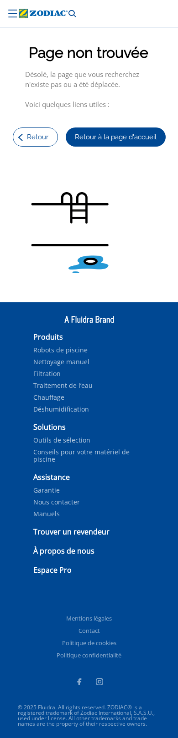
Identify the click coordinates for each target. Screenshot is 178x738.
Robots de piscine (60, 350)
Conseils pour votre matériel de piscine (81, 455)
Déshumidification (61, 409)
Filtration (47, 373)
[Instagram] (99, 683)
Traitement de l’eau (63, 385)
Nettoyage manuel (61, 362)
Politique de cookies (89, 643)
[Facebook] (79, 683)
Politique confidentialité (89, 655)
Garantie (46, 490)
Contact (89, 630)
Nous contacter (56, 502)
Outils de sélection (61, 440)
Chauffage (48, 397)
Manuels (46, 514)
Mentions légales (89, 618)
